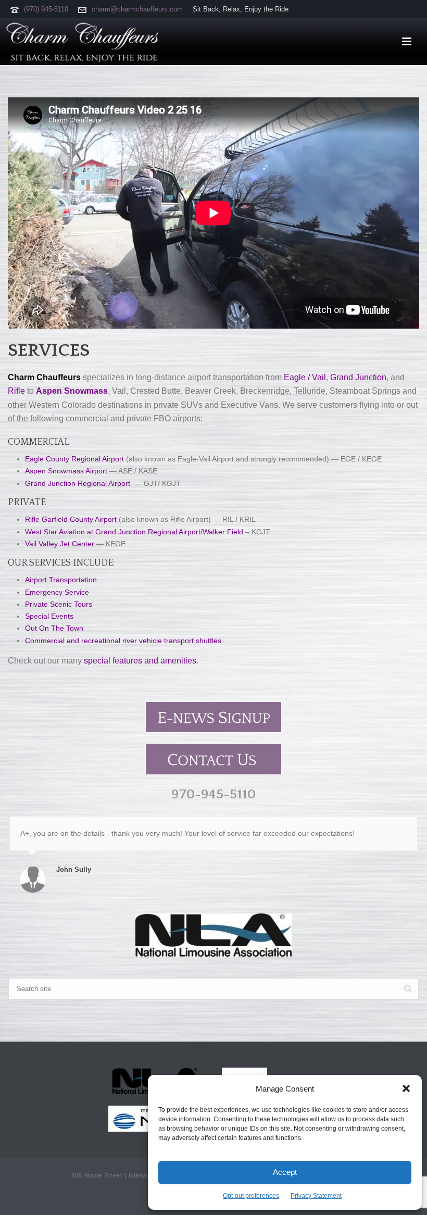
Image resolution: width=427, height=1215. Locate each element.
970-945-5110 (213, 794)
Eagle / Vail (305, 377)
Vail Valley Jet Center (59, 544)
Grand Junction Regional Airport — (83, 483)
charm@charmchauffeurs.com (137, 9)
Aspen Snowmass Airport (66, 471)
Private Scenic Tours (58, 604)
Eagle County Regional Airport (74, 459)
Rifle (16, 390)
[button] (406, 1088)
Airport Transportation (61, 579)
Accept (285, 1172)
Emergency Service (57, 592)
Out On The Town (54, 628)
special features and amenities (140, 660)
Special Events (49, 616)
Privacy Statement (316, 1195)
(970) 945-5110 (46, 9)
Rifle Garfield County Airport (71, 519)
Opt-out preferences (251, 1195)
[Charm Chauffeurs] (81, 41)
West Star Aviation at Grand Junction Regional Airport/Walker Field (134, 532)
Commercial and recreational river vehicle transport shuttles (123, 640)
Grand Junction (358, 377)
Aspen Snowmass (72, 390)
